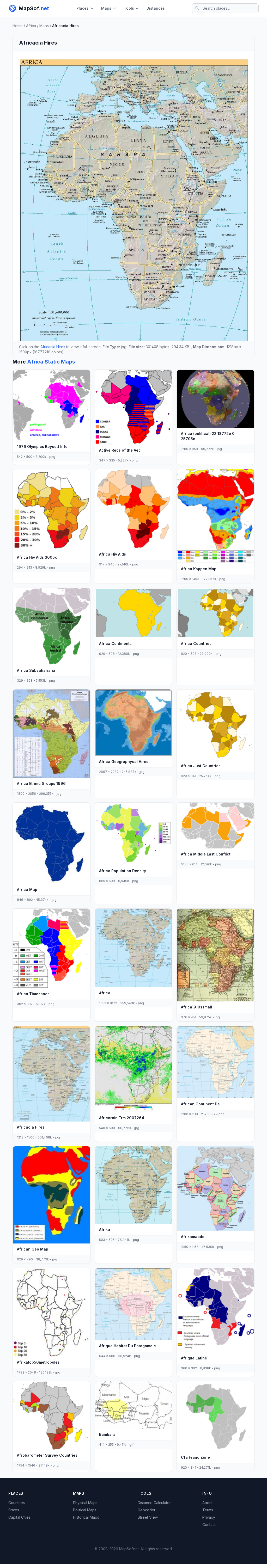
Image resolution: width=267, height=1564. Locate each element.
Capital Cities (19, 1517)
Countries (16, 1502)
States (13, 1510)
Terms (207, 1510)
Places (82, 8)
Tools (129, 8)
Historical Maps (86, 1517)
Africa (31, 25)
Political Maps (84, 1510)
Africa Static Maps (51, 362)
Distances (156, 8)
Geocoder (146, 1510)
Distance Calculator (154, 1502)
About (207, 1502)
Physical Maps (85, 1502)
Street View (148, 1517)
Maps (106, 8)
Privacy (208, 1517)
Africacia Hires (52, 346)
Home (18, 25)
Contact (209, 1524)
